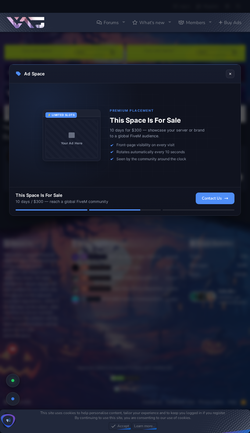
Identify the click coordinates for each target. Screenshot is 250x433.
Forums (111, 23)
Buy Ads (232, 23)
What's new (152, 23)
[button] (123, 22)
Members (195, 23)
